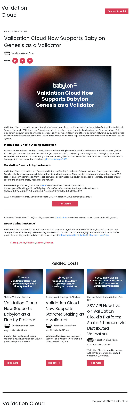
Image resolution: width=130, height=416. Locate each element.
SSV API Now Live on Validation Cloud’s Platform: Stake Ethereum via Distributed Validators (106, 320)
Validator (30, 242)
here (43, 185)
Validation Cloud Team (23, 53)
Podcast (94, 235)
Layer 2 (67, 297)
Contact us (61, 217)
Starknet (76, 297)
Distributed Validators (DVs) (109, 297)
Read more (12, 362)
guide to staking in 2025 (55, 159)
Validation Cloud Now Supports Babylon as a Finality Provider (20, 311)
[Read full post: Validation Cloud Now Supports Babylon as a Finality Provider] (23, 281)
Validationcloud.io (67, 235)
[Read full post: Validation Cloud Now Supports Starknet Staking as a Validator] (65, 281)
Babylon (49, 242)
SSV (89, 300)
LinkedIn (82, 235)
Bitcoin (22, 242)
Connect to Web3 (117, 11)
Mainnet (40, 242)
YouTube (104, 235)
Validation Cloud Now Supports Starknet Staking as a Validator (65, 311)
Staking (14, 242)
